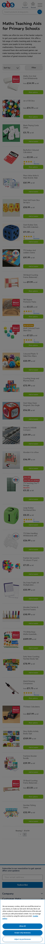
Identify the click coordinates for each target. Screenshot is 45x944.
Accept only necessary (22, 933)
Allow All (22, 926)
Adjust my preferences (22, 939)
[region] (22, 921)
